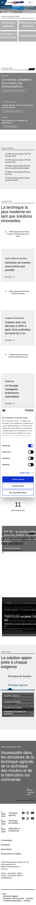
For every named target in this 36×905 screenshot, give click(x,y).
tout (32, 69)
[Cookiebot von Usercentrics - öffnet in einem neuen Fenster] (25, 410)
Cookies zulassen (18, 479)
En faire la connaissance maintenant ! (14, 90)
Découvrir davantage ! (10, 126)
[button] (2, 2)
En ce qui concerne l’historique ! (12, 111)
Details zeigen (25, 473)
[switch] (31, 452)
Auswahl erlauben (18, 486)
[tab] (18, 685)
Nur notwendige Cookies (18, 493)
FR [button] (30, 3)
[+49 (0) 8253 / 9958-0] (15, 2)
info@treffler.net (6, 878)
